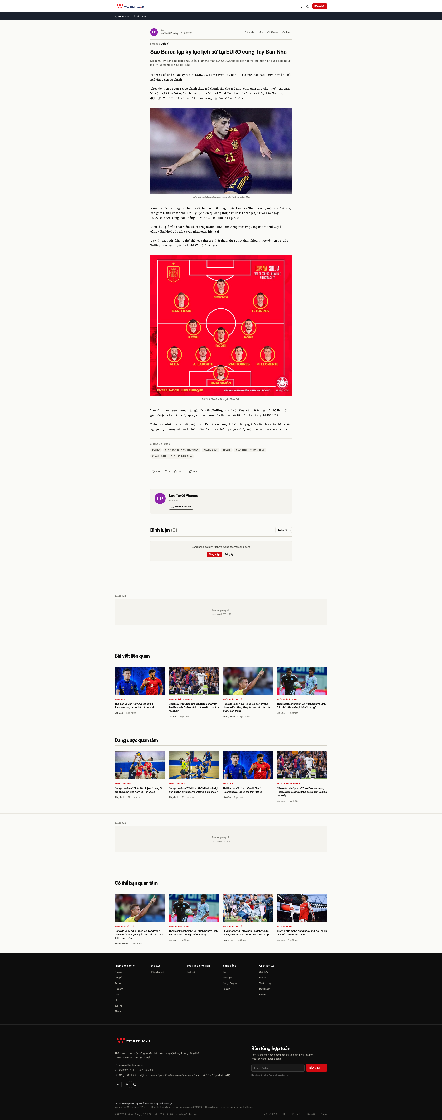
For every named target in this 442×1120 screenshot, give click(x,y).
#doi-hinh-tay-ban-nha (250, 450)
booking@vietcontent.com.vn (133, 1065)
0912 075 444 (126, 1070)
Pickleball (119, 988)
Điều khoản (264, 988)
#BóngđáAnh (284, 926)
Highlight (227, 977)
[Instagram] (134, 1084)
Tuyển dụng (265, 983)
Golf (117, 994)
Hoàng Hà (228, 940)
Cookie (324, 1114)
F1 (116, 1000)
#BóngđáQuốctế (232, 699)
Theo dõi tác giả (183, 506)
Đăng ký (229, 554)
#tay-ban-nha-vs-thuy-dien (181, 450)
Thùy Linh (119, 797)
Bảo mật (263, 994)
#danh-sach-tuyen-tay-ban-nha (172, 456)
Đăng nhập (319, 6)
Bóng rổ (118, 977)
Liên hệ (262, 977)
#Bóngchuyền (123, 783)
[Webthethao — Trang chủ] (130, 6)
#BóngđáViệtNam (287, 699)
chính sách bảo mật (281, 1075)
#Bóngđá (120, 699)
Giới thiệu (263, 972)
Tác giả (226, 988)
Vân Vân (119, 712)
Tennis (118, 983)
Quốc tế (165, 43)
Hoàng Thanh (229, 716)
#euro (156, 450)
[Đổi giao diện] (308, 6)
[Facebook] (118, 1084)
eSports (118, 1005)
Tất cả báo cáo (158, 972)
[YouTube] (126, 1084)
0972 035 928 (146, 1070)
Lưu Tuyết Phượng (169, 33)
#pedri (226, 450)
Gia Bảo (172, 716)
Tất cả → (141, 16)
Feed (225, 972)
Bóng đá (154, 43)
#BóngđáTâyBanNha (180, 699)
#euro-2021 (210, 450)
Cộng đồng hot (230, 983)
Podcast (191, 972)
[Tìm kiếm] (300, 6)
